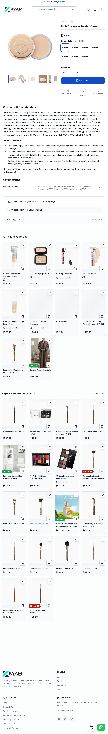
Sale (58, 689)
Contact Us (8, 707)
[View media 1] (12, 79)
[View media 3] (32, 79)
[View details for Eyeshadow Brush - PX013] (94, 420)
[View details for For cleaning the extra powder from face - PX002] (94, 466)
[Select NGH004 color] (39, 277)
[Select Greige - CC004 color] (13, 280)
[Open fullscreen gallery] (52, 23)
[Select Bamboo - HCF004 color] (13, 328)
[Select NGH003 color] (36, 277)
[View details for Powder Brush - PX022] (67, 556)
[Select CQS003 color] (36, 328)
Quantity (65, 67)
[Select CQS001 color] (31, 328)
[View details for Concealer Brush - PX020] (14, 420)
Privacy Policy (9, 724)
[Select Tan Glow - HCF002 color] (7, 328)
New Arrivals (62, 685)
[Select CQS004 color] (39, 328)
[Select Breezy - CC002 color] (7, 280)
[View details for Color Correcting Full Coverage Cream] (14, 264)
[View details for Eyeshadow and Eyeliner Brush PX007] (14, 599)
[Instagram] (65, 718)
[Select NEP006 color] (66, 482)
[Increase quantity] (77, 72)
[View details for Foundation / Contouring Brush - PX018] (14, 359)
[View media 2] (22, 79)
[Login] (101, 9)
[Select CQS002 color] (34, 328)
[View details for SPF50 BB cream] (94, 264)
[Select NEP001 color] (57, 482)
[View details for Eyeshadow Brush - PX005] (14, 556)
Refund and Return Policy (14, 715)
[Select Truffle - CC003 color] (10, 280)
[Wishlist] (88, 9)
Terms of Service (10, 728)
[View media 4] (42, 79)
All (72, 21)
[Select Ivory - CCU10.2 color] (60, 278)
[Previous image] (5, 46)
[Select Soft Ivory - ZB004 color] (92, 277)
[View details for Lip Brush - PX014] (94, 556)
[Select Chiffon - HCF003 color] (10, 328)
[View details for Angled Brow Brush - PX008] (41, 599)
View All (97, 393)
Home (63, 21)
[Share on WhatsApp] (20, 219)
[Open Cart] (91, 727)
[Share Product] (14, 219)
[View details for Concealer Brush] (67, 312)
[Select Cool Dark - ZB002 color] (86, 277)
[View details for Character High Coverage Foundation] (14, 312)
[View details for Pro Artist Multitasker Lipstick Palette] (41, 466)
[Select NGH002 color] (34, 277)
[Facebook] (59, 718)
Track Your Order (10, 711)
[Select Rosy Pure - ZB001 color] (84, 277)
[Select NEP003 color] (63, 482)
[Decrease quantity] (63, 72)
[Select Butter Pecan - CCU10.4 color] (66, 278)
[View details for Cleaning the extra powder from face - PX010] (67, 420)
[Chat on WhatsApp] (101, 727)
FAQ (5, 703)
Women (60, 681)
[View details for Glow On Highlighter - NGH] (41, 264)
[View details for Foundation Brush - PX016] (14, 513)
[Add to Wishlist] (8, 219)
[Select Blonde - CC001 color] (4, 280)
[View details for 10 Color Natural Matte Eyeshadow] (67, 466)
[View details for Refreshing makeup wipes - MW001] (41, 420)
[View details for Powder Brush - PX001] (41, 513)
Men (58, 677)
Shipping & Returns (11, 719)
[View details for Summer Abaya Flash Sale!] (41, 359)
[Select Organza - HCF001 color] (4, 328)
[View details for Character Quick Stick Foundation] (41, 312)
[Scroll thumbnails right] (55, 78)
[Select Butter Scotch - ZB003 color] (89, 277)
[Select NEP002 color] (60, 482)
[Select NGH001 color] (31, 277)
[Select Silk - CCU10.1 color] (57, 278)
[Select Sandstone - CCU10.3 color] (63, 278)
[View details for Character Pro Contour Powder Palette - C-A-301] (94, 312)
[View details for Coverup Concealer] (67, 264)
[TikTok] (71, 718)
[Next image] (54, 46)
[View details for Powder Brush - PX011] (41, 556)
